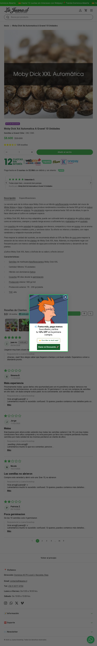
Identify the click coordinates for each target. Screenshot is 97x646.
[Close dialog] (65, 297)
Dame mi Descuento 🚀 (48, 347)
